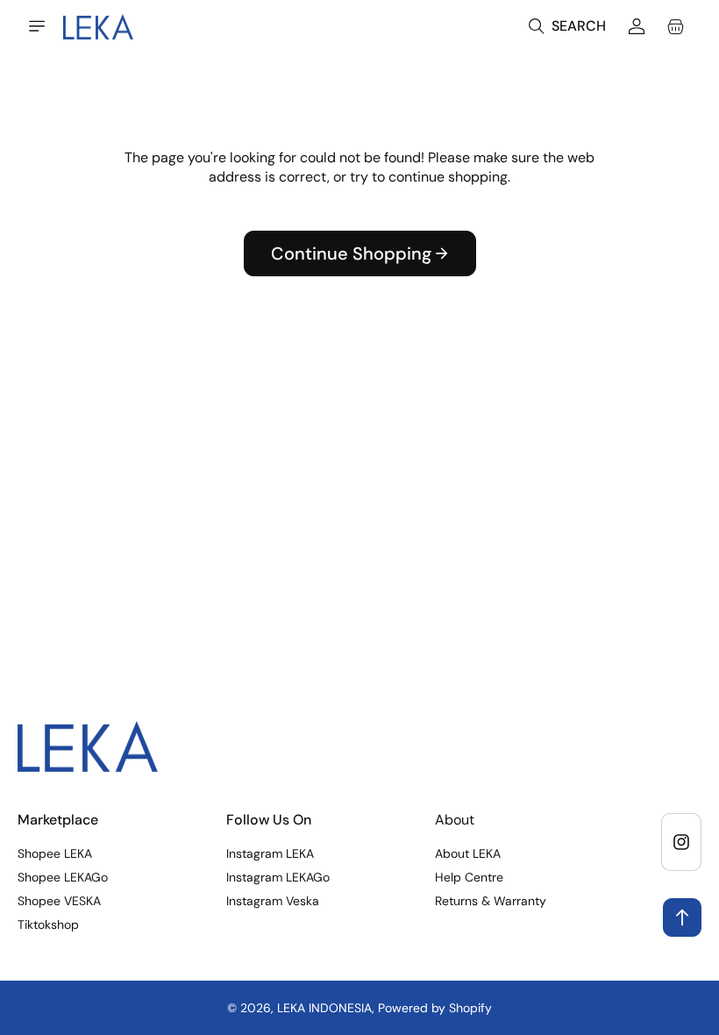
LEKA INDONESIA (324, 1008)
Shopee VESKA (59, 901)
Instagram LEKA (270, 853)
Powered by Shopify (435, 1008)
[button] (37, 26)
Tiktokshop (48, 924)
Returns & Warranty (490, 901)
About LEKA (468, 853)
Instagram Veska (272, 901)
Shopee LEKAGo (63, 877)
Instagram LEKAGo (278, 877)
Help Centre (469, 877)
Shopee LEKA (55, 853)
